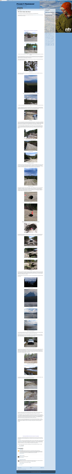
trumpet (47, 43)
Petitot (47, 34)
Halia (51, 28)
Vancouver (53, 43)
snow (49, 38)
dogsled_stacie (21, 455)
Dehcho (51, 22)
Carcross (46, 20)
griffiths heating (52, 27)
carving (50, 20)
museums (53, 32)
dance (45, 22)
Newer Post (19, 467)
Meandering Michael (22, 459)
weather (46, 44)
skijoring (48, 38)
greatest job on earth (48, 27)
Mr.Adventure (48, 32)
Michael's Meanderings (25, 4)
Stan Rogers (40, 164)
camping (51, 19)
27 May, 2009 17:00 (22, 453)
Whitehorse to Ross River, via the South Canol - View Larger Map (30, 30)
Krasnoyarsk (46, 30)
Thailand (49, 41)
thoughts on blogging (49, 42)
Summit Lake (49, 40)
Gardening (53, 25)
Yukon (48, 45)
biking (49, 18)
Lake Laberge (52, 30)
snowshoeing (51, 38)
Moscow (46, 32)
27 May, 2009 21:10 (22, 457)
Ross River (22, 446)
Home (31, 467)
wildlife (51, 44)
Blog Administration (52, 18)
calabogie (49, 19)
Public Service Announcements (51, 36)
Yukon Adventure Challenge (51, 45)
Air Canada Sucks (47, 16)
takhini (45, 41)
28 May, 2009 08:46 (22, 463)
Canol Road (19, 165)
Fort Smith (51, 25)
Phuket (49, 34)
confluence (46, 21)
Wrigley (53, 44)
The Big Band (51, 41)
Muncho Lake (51, 32)
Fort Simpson (48, 25)
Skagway (46, 38)
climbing (53, 20)
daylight (50, 22)
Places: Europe (52, 34)
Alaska (51, 16)
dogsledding (48, 23)
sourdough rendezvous (49, 39)
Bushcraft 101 (46, 19)
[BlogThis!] (21, 445)
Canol (20, 446)
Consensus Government (50, 21)
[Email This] (20, 445)
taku (47, 41)
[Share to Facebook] (22, 445)
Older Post (42, 467)
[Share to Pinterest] (23, 445)
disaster (46, 23)
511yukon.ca (21, 441)
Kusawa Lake (49, 30)
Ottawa (46, 34)
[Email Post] (19, 445)
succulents (46, 40)
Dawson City (48, 22)
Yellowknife (46, 45)
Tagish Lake (53, 40)
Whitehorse (49, 44)
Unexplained (51, 43)
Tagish (50, 40)
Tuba (49, 43)
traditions (52, 42)
